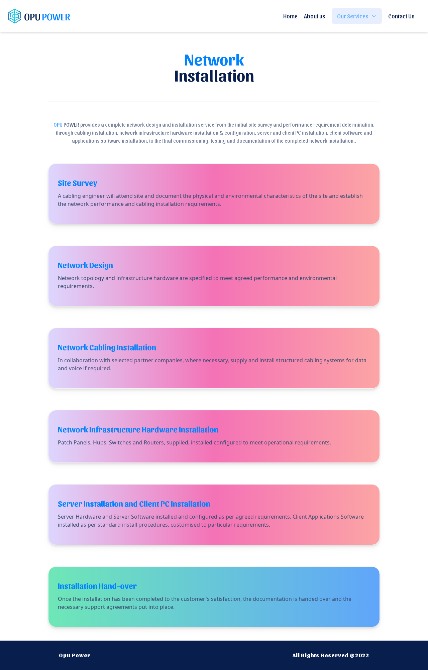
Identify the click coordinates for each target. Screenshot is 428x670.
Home (290, 15)
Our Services (352, 15)
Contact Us (401, 15)
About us (314, 15)
